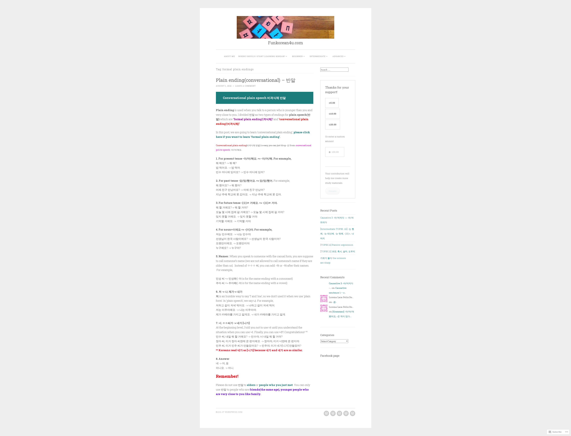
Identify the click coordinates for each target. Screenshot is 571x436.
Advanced (337, 56)
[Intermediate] (346, 413)
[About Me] (326, 413)
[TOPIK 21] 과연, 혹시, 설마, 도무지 (337, 251)
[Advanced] (352, 413)
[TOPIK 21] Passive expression (336, 244)
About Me (229, 56)
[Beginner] (339, 413)
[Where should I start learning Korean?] (333, 413)
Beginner (297, 56)
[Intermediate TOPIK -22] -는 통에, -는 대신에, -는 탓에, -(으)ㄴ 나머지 (337, 233)
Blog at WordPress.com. (229, 412)
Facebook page (329, 355)
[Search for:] (334, 69)
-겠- (334, 302)
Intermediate (317, 56)
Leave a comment (245, 86)
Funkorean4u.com (285, 42)
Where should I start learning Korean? (261, 56)
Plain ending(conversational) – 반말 (255, 80)
